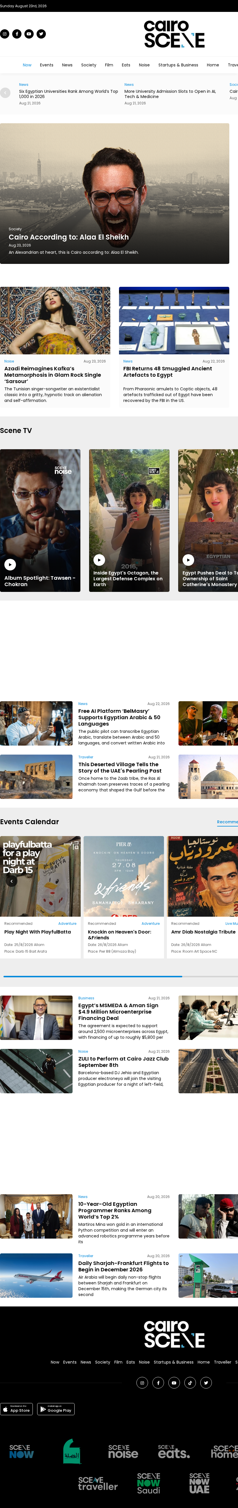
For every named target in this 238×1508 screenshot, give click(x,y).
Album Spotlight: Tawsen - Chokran (40, 581)
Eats (126, 65)
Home (213, 65)
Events (46, 65)
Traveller (85, 757)
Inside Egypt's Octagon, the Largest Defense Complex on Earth (128, 579)
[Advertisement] (153, 649)
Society (88, 65)
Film (109, 65)
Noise (144, 65)
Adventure (67, 923)
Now (27, 65)
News (67, 65)
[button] (5, 93)
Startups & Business (178, 65)
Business (86, 998)
